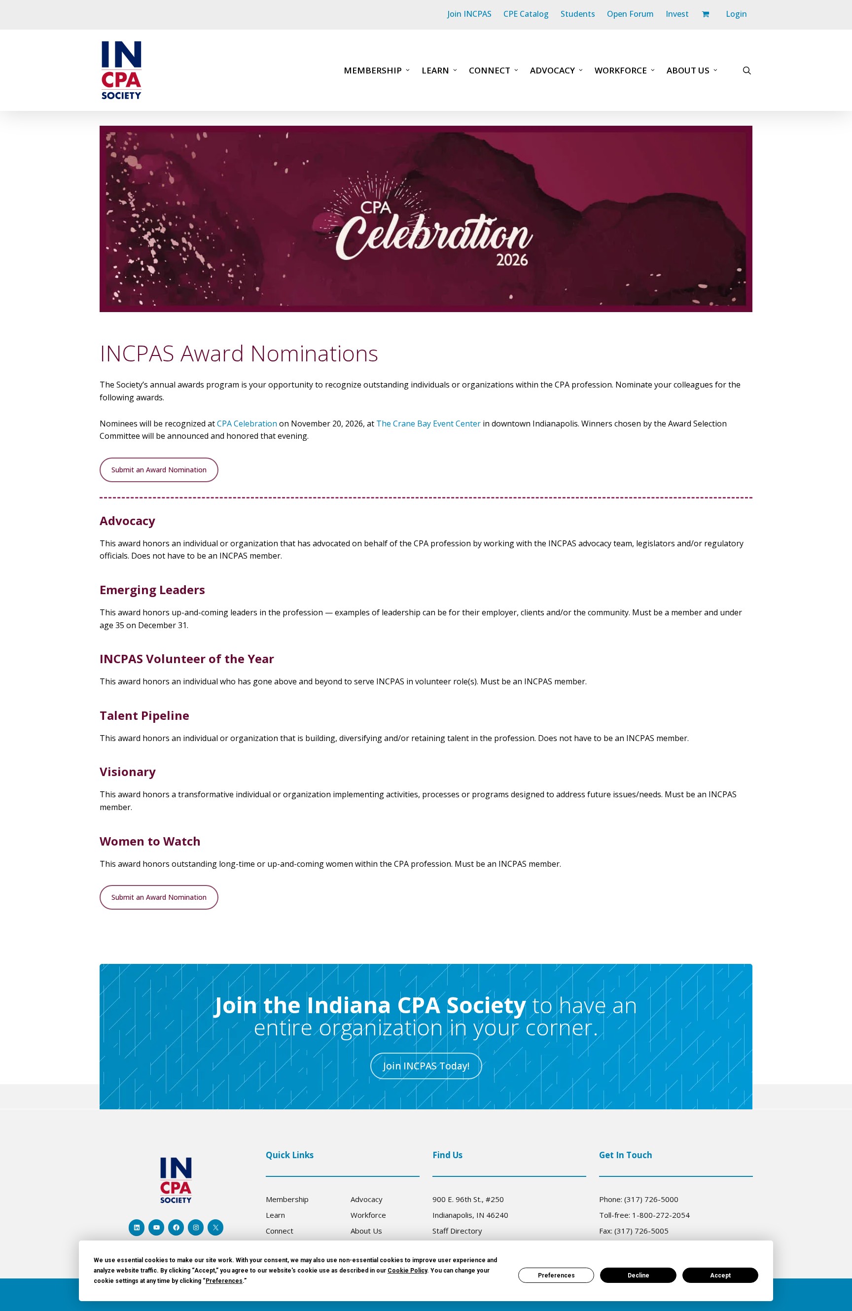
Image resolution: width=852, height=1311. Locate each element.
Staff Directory (457, 1231)
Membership (287, 1199)
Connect (279, 1231)
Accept (720, 1275)
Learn (275, 1215)
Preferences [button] (224, 1280)
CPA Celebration (247, 423)
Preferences (556, 1275)
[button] (159, 470)
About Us (366, 1231)
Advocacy (367, 1199)
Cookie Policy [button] (407, 1270)
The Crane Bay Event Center (428, 423)
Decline (638, 1275)
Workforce (368, 1215)
